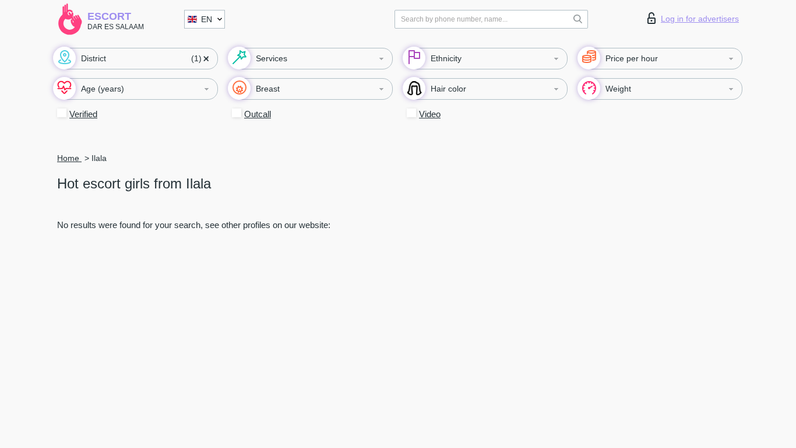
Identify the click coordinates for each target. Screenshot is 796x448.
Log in (700, 18)
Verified (83, 114)
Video (430, 114)
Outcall (257, 114)
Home (69, 158)
